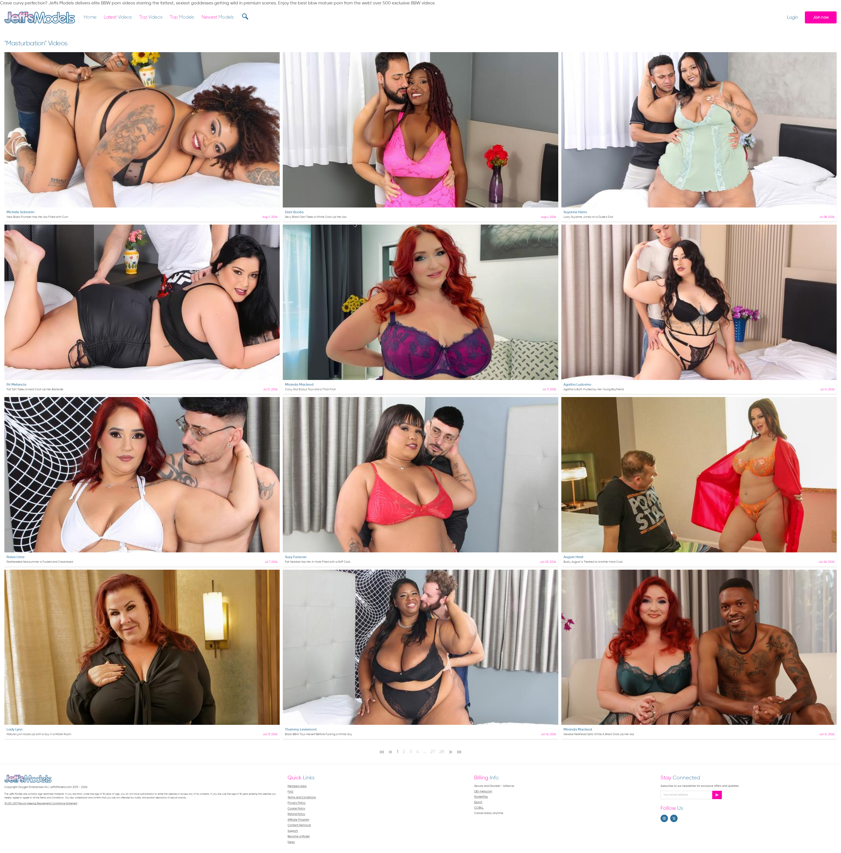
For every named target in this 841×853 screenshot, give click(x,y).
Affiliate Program (298, 819)
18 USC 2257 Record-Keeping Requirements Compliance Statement (40, 803)
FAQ (290, 791)
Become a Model (299, 836)
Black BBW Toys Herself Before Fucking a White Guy (318, 734)
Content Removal (299, 825)
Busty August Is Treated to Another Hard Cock (593, 561)
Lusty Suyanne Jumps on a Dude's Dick (588, 217)
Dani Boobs (294, 212)
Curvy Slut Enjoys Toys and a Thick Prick (310, 389)
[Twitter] (674, 818)
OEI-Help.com (483, 791)
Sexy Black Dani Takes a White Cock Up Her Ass (315, 217)
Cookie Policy (296, 808)
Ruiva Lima (15, 557)
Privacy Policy (297, 803)
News (291, 842)
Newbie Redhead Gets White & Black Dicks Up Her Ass (599, 734)
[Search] (244, 16)
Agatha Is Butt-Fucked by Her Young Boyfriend (594, 389)
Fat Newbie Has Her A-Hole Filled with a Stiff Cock (317, 561)
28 (441, 752)
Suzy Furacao (296, 557)
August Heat (573, 557)
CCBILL (479, 807)
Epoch (478, 802)
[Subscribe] (717, 795)
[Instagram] (664, 818)
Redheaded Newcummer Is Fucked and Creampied (40, 561)
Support (293, 831)
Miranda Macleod (299, 385)
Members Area (297, 786)
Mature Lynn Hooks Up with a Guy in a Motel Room (39, 734)
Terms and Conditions (302, 797)
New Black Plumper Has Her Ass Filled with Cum (37, 217)
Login (792, 17)
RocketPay (481, 796)
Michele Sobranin (20, 212)
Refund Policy (296, 814)
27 (432, 752)
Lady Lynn (15, 729)
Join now (821, 17)
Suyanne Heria (575, 212)
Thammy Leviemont (301, 729)
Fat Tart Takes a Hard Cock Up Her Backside (35, 389)
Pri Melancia (16, 385)
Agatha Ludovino (577, 385)
